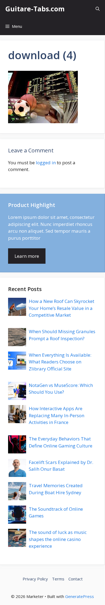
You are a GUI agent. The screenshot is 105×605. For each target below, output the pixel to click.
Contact (75, 578)
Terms (58, 578)
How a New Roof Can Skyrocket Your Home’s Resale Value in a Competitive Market (61, 308)
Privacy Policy (35, 578)
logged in (46, 162)
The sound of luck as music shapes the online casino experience (58, 539)
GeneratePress (79, 596)
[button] (97, 9)
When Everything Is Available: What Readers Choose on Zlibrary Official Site (60, 362)
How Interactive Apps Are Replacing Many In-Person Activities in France (56, 415)
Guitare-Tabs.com (35, 8)
